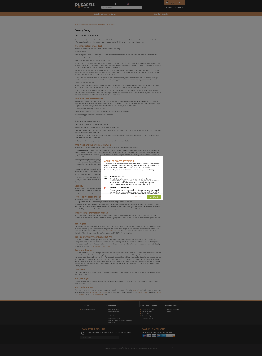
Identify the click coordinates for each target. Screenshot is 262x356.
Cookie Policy (133, 167)
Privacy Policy (147, 167)
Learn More (138, 197)
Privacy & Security (144, 170)
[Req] (105, 176)
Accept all (154, 197)
